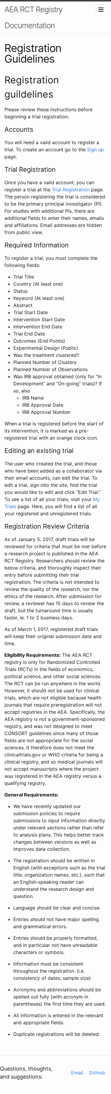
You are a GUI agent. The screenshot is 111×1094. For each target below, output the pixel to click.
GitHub (97, 1073)
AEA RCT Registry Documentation (33, 17)
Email (77, 1073)
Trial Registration (71, 190)
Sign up (95, 149)
